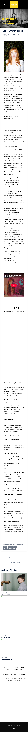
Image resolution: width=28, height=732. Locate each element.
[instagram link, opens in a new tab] (4, 4)
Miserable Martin (10, 34)
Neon (5, 546)
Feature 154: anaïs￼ (6, 637)
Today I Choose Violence (9, 548)
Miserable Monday (8, 35)
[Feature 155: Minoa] (14, 582)
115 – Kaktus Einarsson (14, 558)
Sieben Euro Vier (12, 546)
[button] (1, 4)
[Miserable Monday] (14, 4)
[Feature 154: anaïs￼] (14, 614)
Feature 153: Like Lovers (6, 659)
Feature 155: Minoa (5, 595)
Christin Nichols (7, 544)
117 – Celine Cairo (13, 562)
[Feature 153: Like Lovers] (14, 647)
